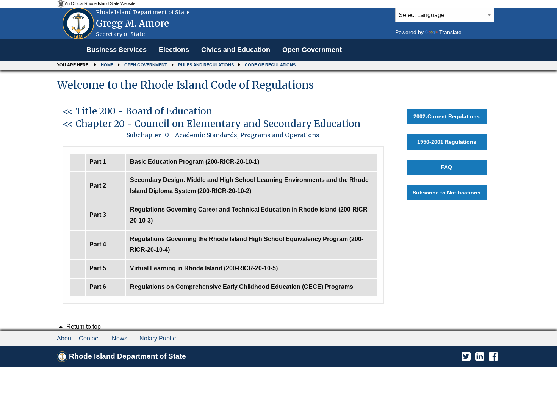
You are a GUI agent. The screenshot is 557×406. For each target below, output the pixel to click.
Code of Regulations (270, 65)
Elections (174, 49)
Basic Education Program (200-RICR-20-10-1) (194, 161)
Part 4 (97, 244)
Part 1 (97, 161)
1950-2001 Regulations (446, 142)
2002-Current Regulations (446, 116)
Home (107, 65)
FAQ (446, 167)
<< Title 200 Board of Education (138, 111)
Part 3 (97, 215)
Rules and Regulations (206, 65)
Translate (450, 32)
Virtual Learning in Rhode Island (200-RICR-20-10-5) (204, 268)
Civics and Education (235, 49)
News (119, 338)
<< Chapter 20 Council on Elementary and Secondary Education (212, 124)
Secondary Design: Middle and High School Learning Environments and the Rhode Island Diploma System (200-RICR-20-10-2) (249, 185)
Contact (89, 338)
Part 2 (97, 185)
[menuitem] (116, 50)
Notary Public (157, 338)
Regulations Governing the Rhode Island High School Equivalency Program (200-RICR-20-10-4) (246, 244)
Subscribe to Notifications (446, 193)
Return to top (83, 326)
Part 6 (97, 287)
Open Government (312, 49)
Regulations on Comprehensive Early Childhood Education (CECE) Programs (241, 287)
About (65, 338)
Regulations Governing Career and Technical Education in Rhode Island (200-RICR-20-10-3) (249, 215)
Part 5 (97, 268)
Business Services (116, 49)
